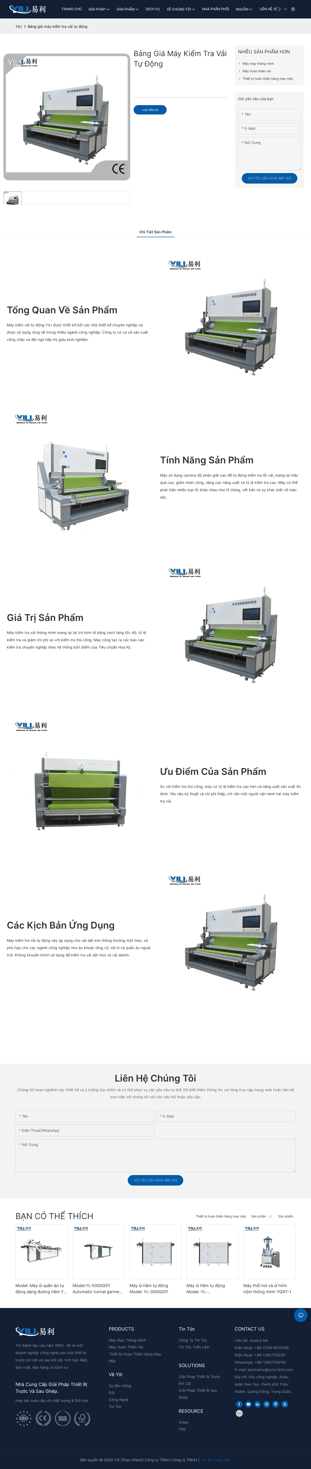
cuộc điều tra (150, 110)
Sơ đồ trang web (216, 1460)
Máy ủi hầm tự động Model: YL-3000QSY (149, 1288)
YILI (18, 26)
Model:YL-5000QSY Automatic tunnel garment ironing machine (98, 1289)
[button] (279, 9)
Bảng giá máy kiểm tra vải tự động (57, 26)
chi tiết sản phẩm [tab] (155, 232)
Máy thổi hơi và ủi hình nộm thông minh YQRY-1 (267, 1288)
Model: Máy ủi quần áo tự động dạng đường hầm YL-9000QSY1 (41, 1289)
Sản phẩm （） (262, 1216)
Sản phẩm (285, 1216)
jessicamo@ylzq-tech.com (270, 1369)
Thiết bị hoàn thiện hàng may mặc (221, 1216)
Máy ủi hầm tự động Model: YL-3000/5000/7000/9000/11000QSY (212, 1289)
